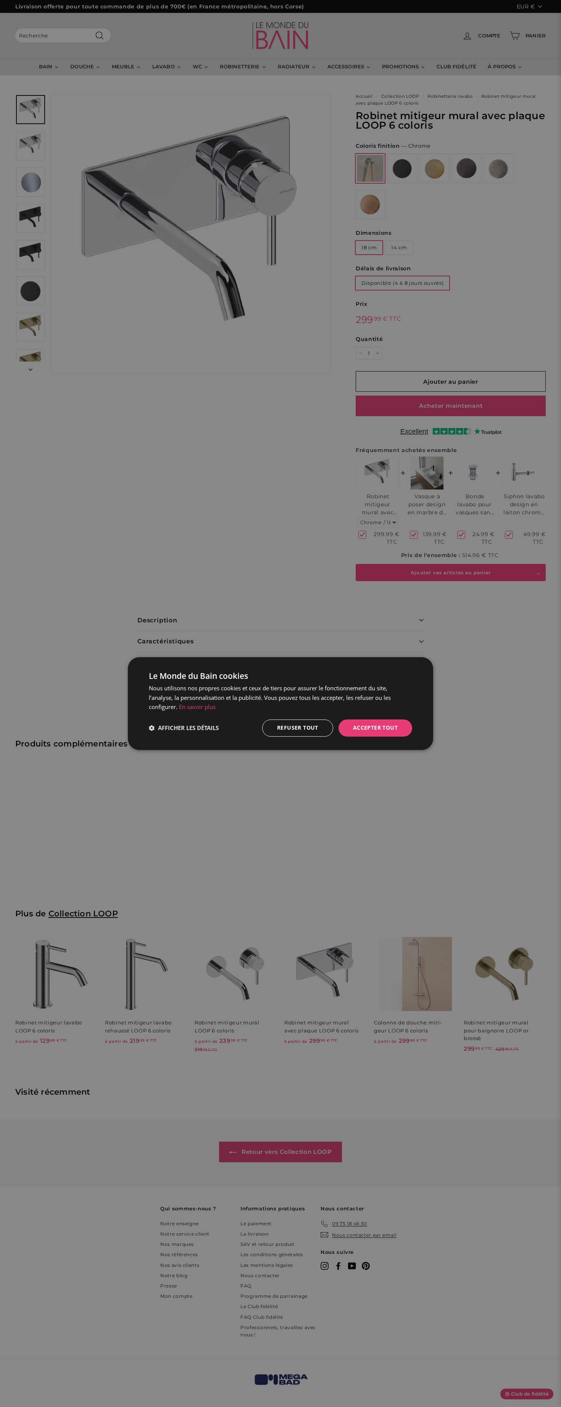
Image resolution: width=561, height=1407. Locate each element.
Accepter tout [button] (375, 727)
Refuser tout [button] (297, 727)
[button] (184, 728)
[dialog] (280, 703)
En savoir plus (197, 707)
